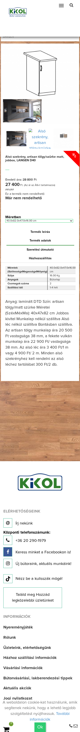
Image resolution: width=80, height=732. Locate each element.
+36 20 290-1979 (26, 537)
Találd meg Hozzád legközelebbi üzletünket (33, 597)
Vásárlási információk (23, 668)
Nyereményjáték (18, 627)
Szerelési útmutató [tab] (40, 249)
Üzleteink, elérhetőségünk (27, 648)
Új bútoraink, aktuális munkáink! (42, 564)
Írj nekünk (23, 523)
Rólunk (9, 638)
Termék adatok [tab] (40, 240)
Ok (40, 727)
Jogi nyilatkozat (17, 698)
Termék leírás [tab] (40, 231)
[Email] (76, 726)
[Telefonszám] (70, 726)
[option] (16, 139)
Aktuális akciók (17, 688)
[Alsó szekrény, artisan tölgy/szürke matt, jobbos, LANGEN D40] (40, 85)
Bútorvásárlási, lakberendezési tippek (37, 678)
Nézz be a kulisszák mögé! (39, 579)
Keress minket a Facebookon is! (42, 552)
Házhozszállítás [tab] (40, 258)
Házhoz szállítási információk (30, 658)
